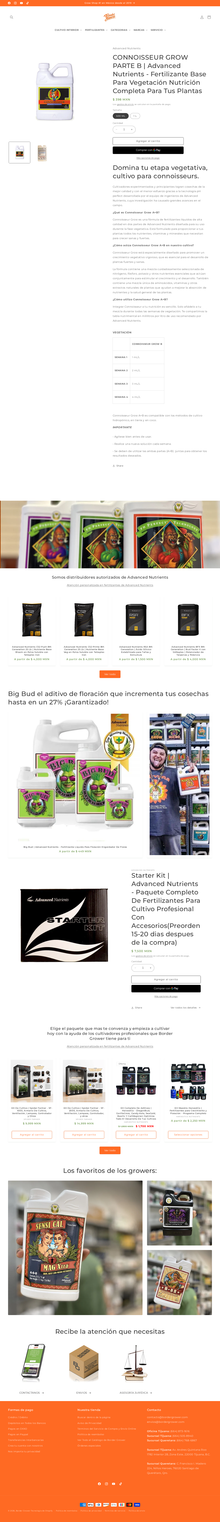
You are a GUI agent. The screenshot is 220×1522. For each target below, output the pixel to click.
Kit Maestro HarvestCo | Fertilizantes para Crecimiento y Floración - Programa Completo (188, 1111)
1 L (135, 116)
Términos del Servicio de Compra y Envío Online (106, 1428)
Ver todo (110, 674)
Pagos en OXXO (17, 1428)
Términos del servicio (115, 1511)
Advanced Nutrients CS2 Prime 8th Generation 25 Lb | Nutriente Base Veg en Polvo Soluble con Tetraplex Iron (84, 650)
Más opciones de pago (148, 158)
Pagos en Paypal (18, 1434)
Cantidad (118, 123)
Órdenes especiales (89, 1445)
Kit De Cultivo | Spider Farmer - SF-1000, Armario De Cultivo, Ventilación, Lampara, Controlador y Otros (31, 1112)
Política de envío (137, 1511)
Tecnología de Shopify (42, 1511)
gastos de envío (125, 104)
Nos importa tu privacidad (24, 1451)
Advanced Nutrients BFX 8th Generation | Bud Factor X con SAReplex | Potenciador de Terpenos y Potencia (188, 650)
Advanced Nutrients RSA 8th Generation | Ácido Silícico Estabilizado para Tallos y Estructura (136, 650)
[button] (11, 17)
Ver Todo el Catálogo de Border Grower (101, 1440)
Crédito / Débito (18, 1417)
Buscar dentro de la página (93, 1417)
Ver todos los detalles (184, 1007)
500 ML (120, 116)
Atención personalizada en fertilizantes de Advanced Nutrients (110, 585)
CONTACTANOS (29, 1392)
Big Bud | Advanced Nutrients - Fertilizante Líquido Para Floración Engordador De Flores (75, 847)
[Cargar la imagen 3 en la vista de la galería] (42, 152)
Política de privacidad (91, 1511)
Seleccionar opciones (188, 1134)
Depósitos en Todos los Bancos (27, 1423)
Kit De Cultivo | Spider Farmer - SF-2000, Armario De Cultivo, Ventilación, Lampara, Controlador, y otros (83, 1112)
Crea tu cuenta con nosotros (25, 1445)
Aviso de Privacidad (89, 1423)
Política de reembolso (90, 1434)
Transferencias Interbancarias (26, 1440)
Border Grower (23, 1511)
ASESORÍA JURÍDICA (134, 1392)
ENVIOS (81, 1392)
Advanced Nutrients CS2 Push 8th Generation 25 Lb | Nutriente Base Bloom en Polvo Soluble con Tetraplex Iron (32, 650)
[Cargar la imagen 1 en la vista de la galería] (19, 152)
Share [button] (119, 465)
